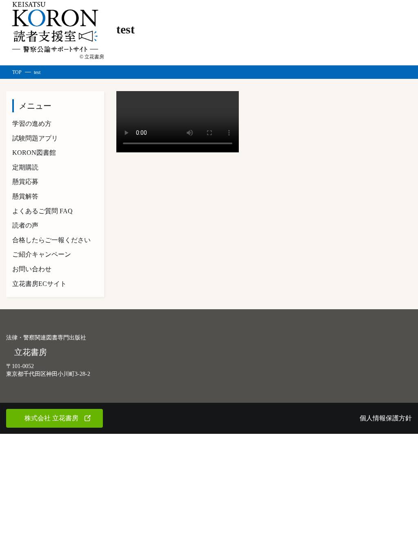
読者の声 (25, 225)
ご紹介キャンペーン (41, 254)
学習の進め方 (31, 123)
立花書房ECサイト (39, 283)
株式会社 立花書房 (51, 418)
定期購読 (25, 167)
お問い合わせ (31, 269)
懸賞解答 (25, 196)
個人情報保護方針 (386, 418)
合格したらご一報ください (51, 240)
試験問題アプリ (35, 138)
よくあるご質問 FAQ (42, 211)
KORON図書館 (34, 152)
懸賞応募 (25, 181)
